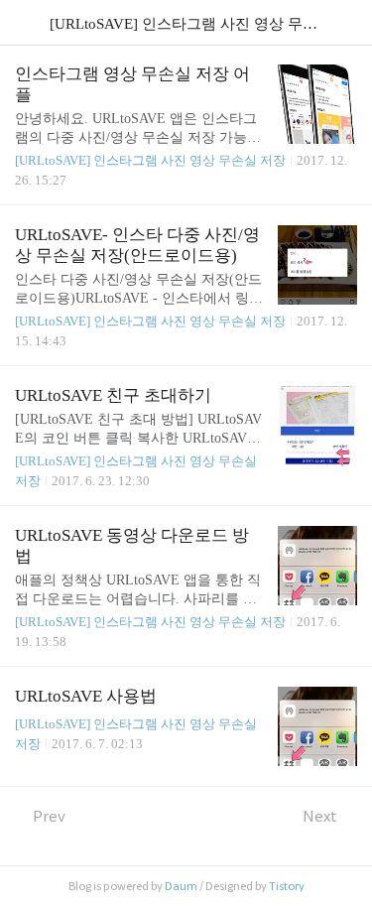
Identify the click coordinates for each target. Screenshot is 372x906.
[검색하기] (347, 22)
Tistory (287, 886)
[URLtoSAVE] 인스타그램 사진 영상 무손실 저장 (150, 160)
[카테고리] (24, 22)
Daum (181, 886)
